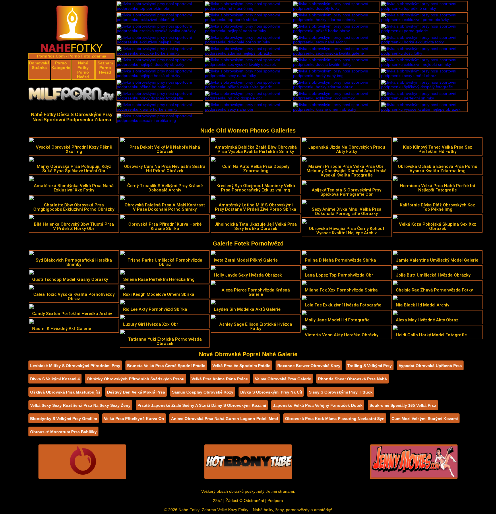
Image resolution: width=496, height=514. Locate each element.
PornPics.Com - (52, 56)
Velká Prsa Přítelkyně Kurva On (134, 418)
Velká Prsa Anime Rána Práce (219, 379)
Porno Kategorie (60, 65)
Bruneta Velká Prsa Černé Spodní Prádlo (166, 365)
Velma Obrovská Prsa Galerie (283, 379)
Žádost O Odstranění (245, 500)
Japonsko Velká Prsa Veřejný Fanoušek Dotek (318, 405)
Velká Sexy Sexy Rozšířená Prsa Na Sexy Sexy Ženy (80, 405)
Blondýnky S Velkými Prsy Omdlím (63, 418)
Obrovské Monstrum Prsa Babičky (63, 431)
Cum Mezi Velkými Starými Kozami (425, 418)
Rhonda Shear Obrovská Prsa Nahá (352, 379)
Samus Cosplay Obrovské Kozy (202, 392)
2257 (217, 500)
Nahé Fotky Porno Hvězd (83, 70)
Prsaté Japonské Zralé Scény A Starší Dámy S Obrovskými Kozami (201, 405)
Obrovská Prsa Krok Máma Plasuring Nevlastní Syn (335, 418)
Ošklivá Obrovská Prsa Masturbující (65, 392)
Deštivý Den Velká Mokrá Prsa (136, 392)
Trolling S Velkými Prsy (369, 365)
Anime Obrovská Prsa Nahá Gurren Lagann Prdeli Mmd (224, 418)
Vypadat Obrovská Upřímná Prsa (430, 365)
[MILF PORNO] (71, 95)
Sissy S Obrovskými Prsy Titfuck (341, 392)
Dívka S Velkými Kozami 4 (55, 379)
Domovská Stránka (39, 65)
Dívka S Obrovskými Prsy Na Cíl (271, 392)
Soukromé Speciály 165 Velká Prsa (402, 405)
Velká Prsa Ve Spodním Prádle (241, 365)
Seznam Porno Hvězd (105, 67)
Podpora (275, 500)
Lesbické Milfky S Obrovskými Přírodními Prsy (75, 365)
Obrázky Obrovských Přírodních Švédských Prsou (136, 379)
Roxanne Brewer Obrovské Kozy (308, 365)
